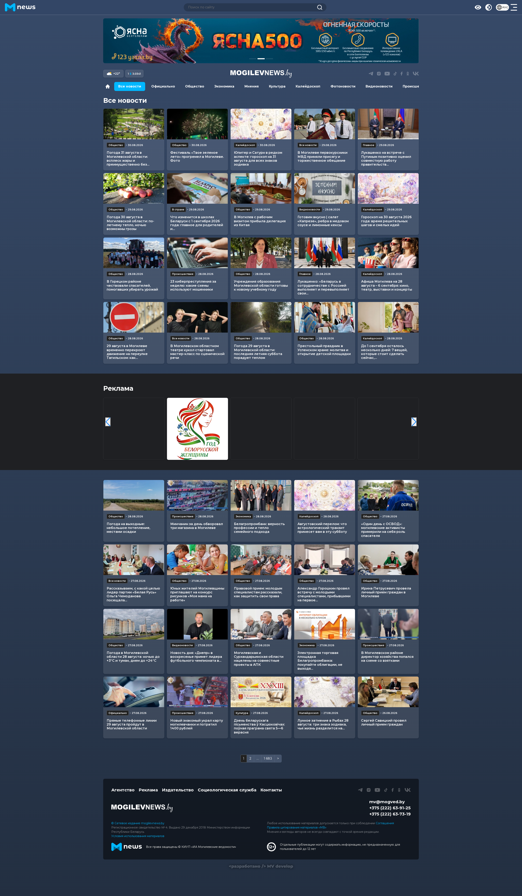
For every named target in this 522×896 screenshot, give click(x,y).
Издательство (178, 790)
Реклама (148, 790)
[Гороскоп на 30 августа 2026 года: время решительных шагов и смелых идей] (388, 188)
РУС (505, 7)
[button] (252, 58)
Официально (163, 86)
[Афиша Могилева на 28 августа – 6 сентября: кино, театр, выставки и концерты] (388, 253)
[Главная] (108, 86)
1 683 (268, 758)
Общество (194, 86)
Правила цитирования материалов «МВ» (296, 827)
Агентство (123, 790)
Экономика (224, 86)
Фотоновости (343, 86)
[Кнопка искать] (319, 7)
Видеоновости (379, 86)
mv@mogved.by (387, 801)
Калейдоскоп (308, 86)
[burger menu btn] (514, 7)
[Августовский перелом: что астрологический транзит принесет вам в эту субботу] (324, 495)
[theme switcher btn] (488, 7)
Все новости (129, 86)
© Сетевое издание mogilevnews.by (137, 823)
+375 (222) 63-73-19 (390, 814)
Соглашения (385, 823)
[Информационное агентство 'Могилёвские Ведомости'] (261, 73)
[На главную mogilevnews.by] (20, 7)
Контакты (271, 790)
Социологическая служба (227, 790)
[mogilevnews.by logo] (142, 808)
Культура (277, 86)
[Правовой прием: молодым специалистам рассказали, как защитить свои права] (261, 559)
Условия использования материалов (137, 836)
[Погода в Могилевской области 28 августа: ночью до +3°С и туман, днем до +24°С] (133, 624)
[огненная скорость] (261, 40)
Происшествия (416, 86)
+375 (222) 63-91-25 (390, 807)
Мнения (251, 86)
